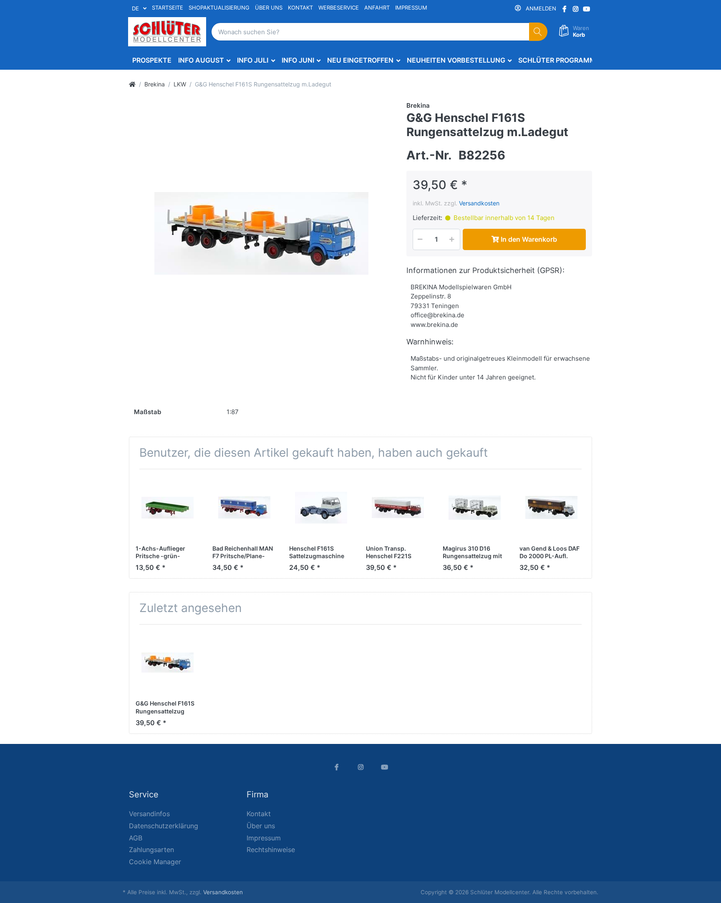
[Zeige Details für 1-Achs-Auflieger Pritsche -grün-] (167, 507)
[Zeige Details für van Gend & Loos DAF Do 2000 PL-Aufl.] (551, 507)
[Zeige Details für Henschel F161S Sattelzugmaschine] (321, 507)
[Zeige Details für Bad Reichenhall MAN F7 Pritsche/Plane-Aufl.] (244, 507)
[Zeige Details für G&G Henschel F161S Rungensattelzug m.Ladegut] (167, 663)
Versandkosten (479, 203)
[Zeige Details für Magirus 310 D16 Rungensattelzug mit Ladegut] (475, 507)
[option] (261, 233)
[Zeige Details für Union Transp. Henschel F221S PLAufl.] (398, 507)
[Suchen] (538, 32)
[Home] (132, 84)
